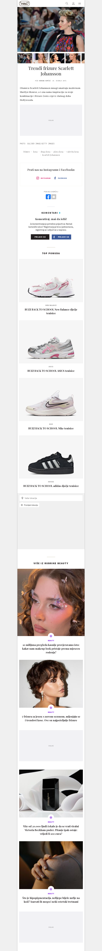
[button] (79, 3)
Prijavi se (40, 237)
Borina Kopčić (45, 81)
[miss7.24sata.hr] (24, 3)
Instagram (46, 178)
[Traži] (67, 3)
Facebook (62, 178)
